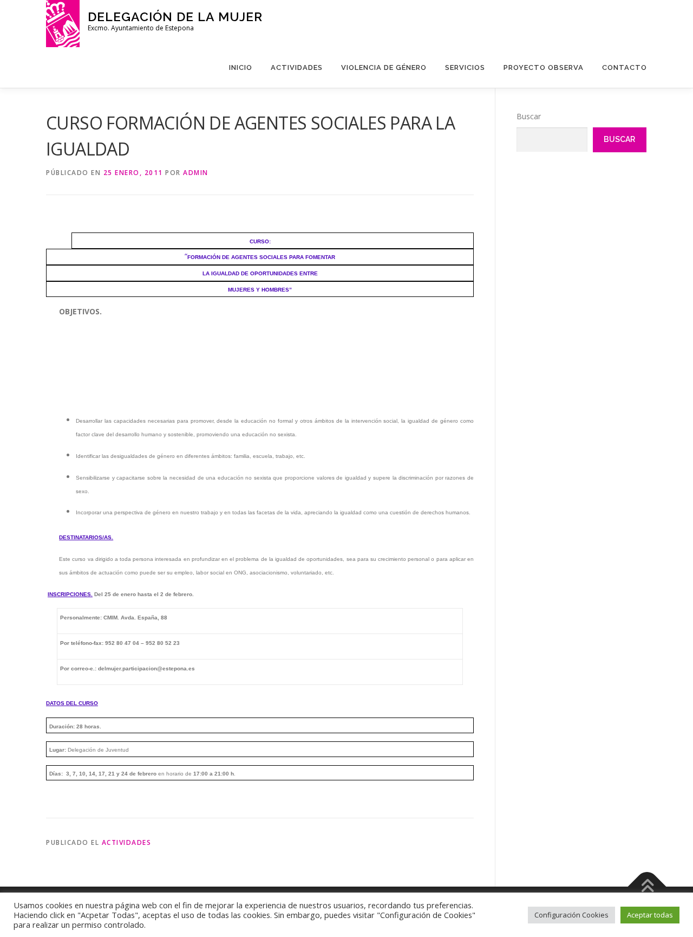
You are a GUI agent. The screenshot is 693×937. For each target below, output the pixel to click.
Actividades (297, 67)
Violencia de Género (384, 67)
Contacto (624, 67)
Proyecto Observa (544, 67)
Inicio (240, 67)
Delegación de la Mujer (175, 16)
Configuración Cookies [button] (571, 915)
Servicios (465, 67)
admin (195, 172)
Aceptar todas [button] (650, 915)
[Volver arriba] (647, 886)
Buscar (529, 116)
